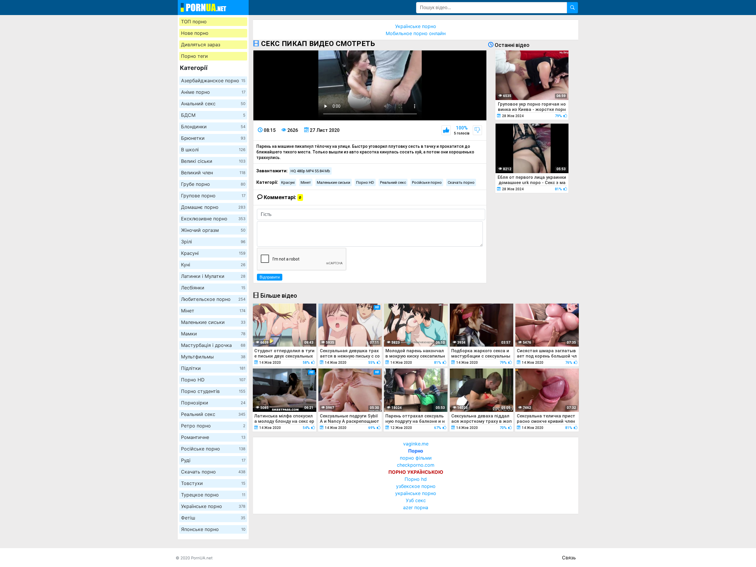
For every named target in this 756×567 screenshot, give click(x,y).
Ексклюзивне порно (213, 219)
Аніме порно (213, 92)
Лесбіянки (213, 288)
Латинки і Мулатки (213, 276)
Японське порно (213, 529)
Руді (213, 460)
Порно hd (416, 479)
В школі (213, 150)
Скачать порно (213, 472)
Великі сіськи (213, 161)
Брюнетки (213, 138)
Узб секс (416, 500)
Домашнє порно (213, 207)
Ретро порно (213, 426)
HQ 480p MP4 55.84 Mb (310, 171)
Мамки (213, 334)
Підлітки (213, 368)
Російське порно (213, 449)
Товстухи (213, 483)
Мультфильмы (213, 357)
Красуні (213, 253)
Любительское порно (213, 299)
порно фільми (416, 458)
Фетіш (213, 518)
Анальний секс (213, 103)
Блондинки (213, 127)
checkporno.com (415, 465)
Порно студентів (213, 391)
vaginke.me (415, 444)
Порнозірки (213, 403)
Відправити (270, 277)
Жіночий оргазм (213, 230)
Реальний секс (213, 414)
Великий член (213, 173)
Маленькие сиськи (213, 322)
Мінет (213, 311)
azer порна (415, 507)
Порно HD (213, 380)
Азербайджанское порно (213, 80)
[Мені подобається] (446, 130)
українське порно (415, 493)
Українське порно (213, 506)
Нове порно (194, 33)
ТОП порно (194, 21)
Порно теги (194, 56)
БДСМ (213, 115)
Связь (569, 558)
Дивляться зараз (200, 44)
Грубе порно (213, 184)
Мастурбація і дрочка (213, 345)
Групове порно (213, 196)
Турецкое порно (213, 495)
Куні (213, 265)
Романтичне (213, 437)
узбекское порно (416, 486)
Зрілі (213, 242)
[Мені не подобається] (477, 130)
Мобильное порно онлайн (416, 33)
